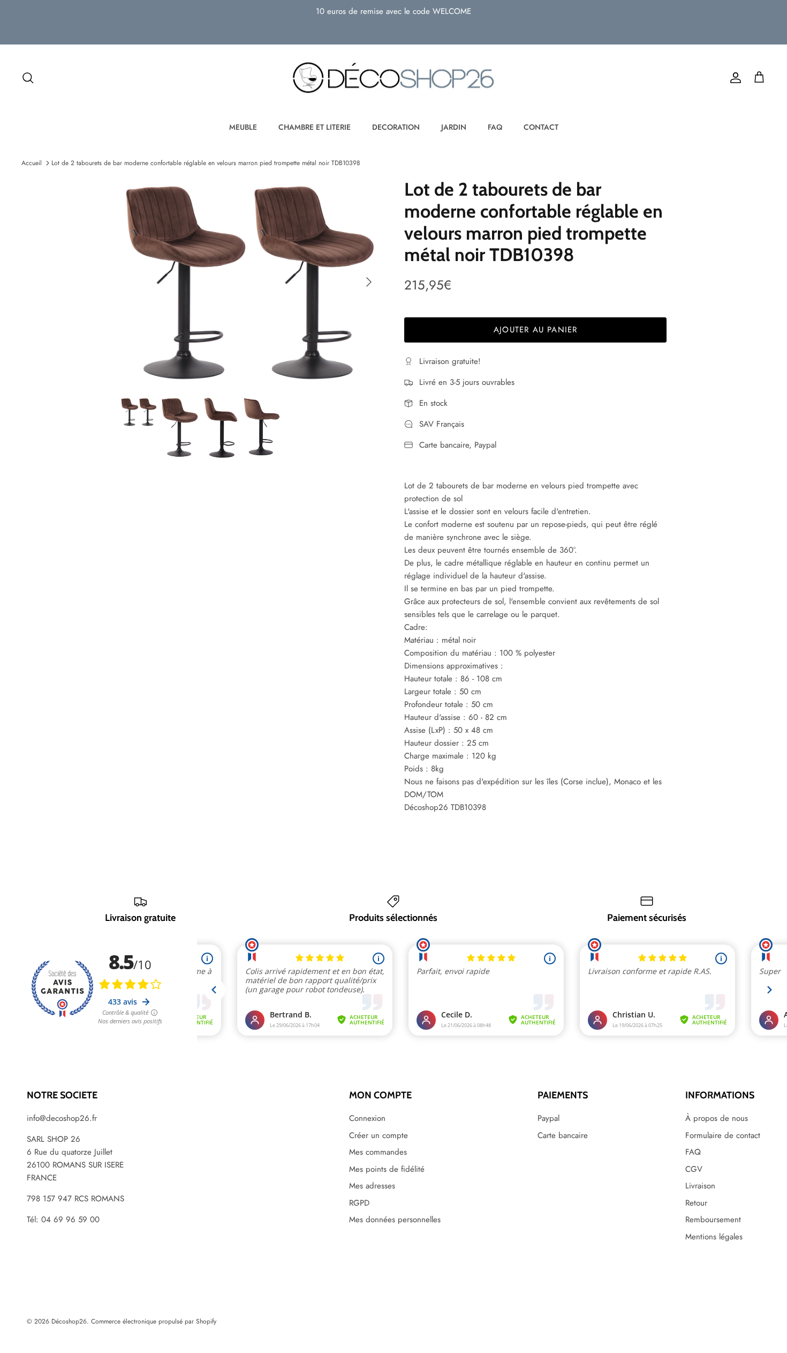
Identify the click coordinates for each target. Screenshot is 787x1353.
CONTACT (541, 127)
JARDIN (453, 127)
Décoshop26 (69, 1321)
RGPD (359, 1203)
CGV (693, 1169)
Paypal (548, 1118)
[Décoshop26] (393, 78)
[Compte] (733, 77)
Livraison (700, 1186)
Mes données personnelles (395, 1219)
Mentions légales (714, 1237)
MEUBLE (243, 127)
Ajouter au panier (535, 330)
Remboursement (713, 1219)
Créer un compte (378, 1135)
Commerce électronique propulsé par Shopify (153, 1321)
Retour (696, 1203)
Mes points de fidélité (387, 1169)
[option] (250, 282)
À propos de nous (716, 1118)
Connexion (367, 1118)
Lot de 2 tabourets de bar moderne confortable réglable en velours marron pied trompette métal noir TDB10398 (205, 163)
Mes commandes (378, 1152)
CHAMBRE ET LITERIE (314, 127)
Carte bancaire (563, 1135)
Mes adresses (372, 1186)
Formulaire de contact (722, 1135)
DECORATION (396, 127)
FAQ (495, 127)
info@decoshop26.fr (62, 1118)
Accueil (31, 163)
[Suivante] (369, 282)
